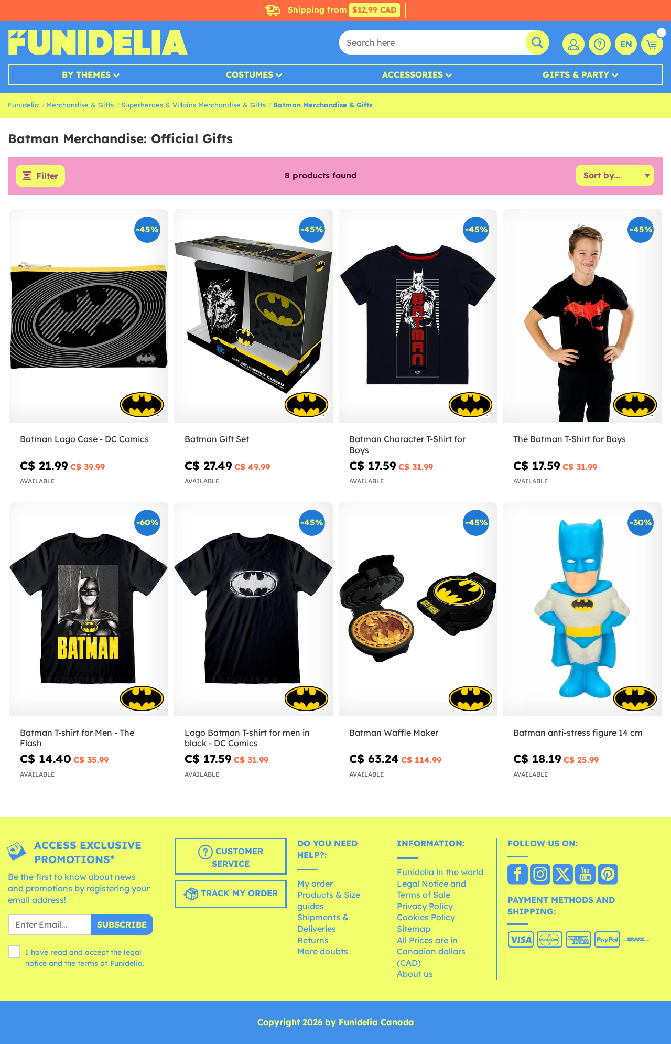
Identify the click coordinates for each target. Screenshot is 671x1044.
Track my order (238, 893)
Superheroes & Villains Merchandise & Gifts (193, 105)
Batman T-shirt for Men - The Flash (77, 738)
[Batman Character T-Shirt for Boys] (418, 316)
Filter (47, 175)
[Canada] (517, 875)
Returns (313, 940)
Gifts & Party (576, 74)
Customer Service (237, 857)
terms (88, 963)
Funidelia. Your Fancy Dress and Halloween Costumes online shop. (98, 42)
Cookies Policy (426, 917)
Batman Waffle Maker (393, 732)
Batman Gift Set (217, 439)
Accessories (412, 74)
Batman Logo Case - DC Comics (84, 439)
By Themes (86, 74)
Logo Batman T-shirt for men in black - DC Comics (247, 738)
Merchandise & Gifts (80, 105)
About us (415, 973)
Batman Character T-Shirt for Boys (407, 444)
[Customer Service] (600, 44)
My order (315, 883)
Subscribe (122, 924)
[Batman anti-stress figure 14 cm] (582, 609)
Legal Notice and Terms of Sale (431, 889)
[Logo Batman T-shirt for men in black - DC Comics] (253, 609)
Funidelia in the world (440, 872)
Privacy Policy (425, 906)
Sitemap (413, 928)
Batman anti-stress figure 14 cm (578, 732)
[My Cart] (652, 44)
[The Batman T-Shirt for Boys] (582, 316)
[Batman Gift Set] (253, 316)
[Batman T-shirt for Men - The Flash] (88, 609)
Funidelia (23, 105)
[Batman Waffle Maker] (418, 609)
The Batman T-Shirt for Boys (569, 439)
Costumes (249, 74)
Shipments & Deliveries (323, 923)
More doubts (322, 951)
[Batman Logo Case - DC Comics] (88, 316)
